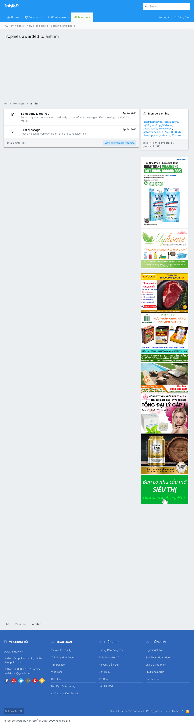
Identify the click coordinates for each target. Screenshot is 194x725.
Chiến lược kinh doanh (65, 693)
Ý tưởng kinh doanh (63, 657)
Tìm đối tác (58, 664)
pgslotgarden (159, 135)
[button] (41, 17)
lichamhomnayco (152, 121)
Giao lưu (56, 679)
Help (167, 711)
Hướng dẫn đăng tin (111, 650)
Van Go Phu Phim (156, 664)
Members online (158, 113)
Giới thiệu (104, 671)
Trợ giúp (104, 679)
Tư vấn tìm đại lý (61, 650)
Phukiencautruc (155, 671)
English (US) (15, 711)
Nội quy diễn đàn (109, 664)
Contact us (116, 711)
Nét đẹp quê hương (63, 686)
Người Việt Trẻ (154, 650)
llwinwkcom (165, 128)
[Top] (182, 711)
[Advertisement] (97, 69)
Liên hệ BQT (106, 686)
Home (175, 711)
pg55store (174, 135)
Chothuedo (152, 679)
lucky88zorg (171, 121)
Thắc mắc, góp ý (109, 657)
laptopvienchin (151, 131)
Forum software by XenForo (37, 720)
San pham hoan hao (158, 657)
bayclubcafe (150, 128)
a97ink (165, 131)
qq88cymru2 (150, 125)
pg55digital (165, 125)
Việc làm (56, 671)
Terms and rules (134, 711)
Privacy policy (154, 711)
